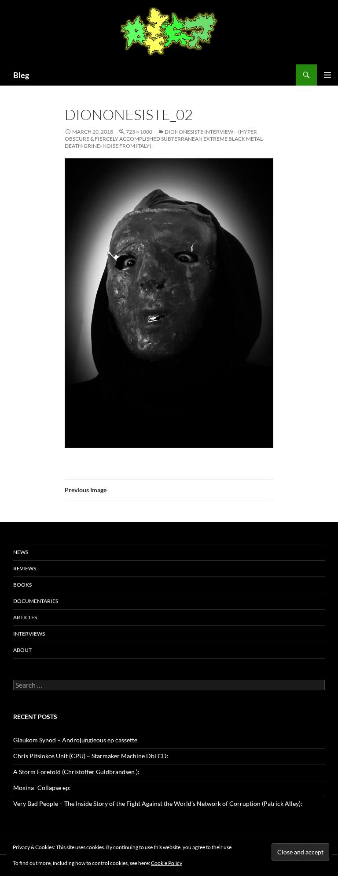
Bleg (21, 75)
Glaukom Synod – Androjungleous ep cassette (75, 740)
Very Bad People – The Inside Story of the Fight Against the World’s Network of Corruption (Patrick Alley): (157, 803)
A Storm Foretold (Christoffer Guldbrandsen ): (76, 771)
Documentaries (35, 601)
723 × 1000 (139, 131)
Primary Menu (327, 75)
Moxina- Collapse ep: (42, 787)
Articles (25, 617)
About (22, 650)
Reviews (24, 568)
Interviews (29, 633)
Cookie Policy (166, 863)
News (20, 552)
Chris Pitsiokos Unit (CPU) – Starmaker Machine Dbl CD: (91, 756)
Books (22, 584)
